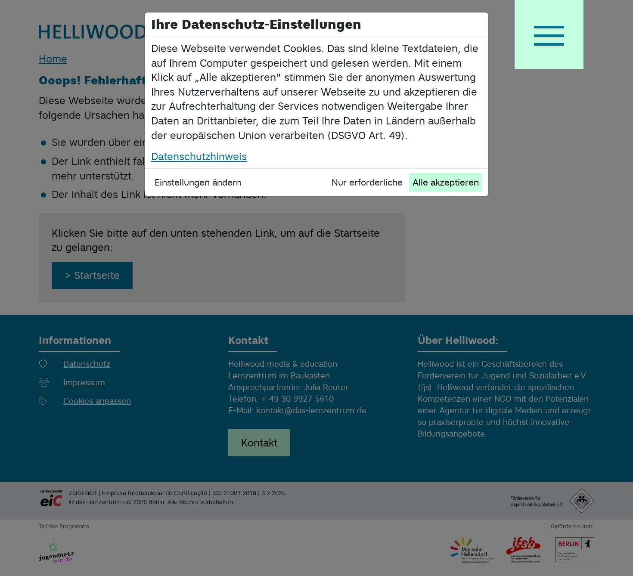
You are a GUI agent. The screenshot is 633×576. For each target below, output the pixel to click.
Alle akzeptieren (446, 182)
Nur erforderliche (367, 182)
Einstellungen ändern (198, 182)
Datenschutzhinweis (199, 156)
